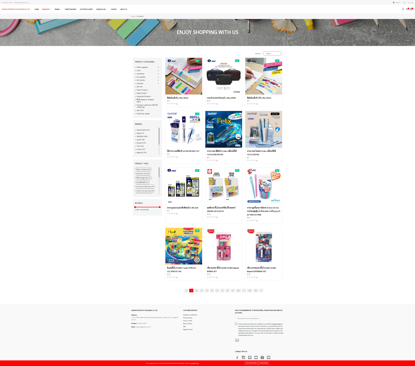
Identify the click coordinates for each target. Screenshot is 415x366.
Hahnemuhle (143, 130)
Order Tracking (70, 9)
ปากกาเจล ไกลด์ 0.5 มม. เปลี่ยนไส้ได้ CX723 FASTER (261, 153)
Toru (140, 146)
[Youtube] (256, 357)
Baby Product (142, 93)
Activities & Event (86, 9)
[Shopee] (262, 357)
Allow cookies (263, 363)
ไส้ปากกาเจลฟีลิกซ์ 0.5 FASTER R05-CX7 (183, 151)
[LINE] (250, 357)
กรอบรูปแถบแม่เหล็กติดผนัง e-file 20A (182, 207)
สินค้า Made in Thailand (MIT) (145, 100)
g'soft (141, 140)
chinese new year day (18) (144, 191)
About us (123, 9)
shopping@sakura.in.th (22, 2)
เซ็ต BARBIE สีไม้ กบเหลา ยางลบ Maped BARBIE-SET (223, 269)
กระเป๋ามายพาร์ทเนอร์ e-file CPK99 (221, 98)
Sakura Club (100, 9)
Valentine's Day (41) (143, 173)
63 (256, 290)
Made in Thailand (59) (143, 169)
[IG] (243, 357)
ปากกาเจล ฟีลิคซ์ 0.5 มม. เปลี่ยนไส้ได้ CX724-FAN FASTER (222, 153)
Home (37, 9)
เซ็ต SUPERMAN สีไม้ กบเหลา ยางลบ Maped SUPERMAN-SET (261, 269)
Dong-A (141, 143)
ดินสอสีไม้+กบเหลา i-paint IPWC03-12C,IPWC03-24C (181, 269)
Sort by (257, 53)
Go (237, 340)
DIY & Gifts (141, 80)
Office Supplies (142, 67)
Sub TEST (140, 110)
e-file (141, 149)
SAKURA (142, 136)
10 (238, 290)
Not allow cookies (251, 363)
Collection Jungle (143, 114)
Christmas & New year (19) (145, 186)
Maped (141, 152)
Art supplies (141, 77)
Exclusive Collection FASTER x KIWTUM (147, 106)
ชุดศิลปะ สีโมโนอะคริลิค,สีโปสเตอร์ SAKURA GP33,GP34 (221, 209)
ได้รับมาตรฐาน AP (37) (143, 178)
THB (404, 2)
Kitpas (140, 133)
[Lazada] (268, 357)
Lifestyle (140, 83)
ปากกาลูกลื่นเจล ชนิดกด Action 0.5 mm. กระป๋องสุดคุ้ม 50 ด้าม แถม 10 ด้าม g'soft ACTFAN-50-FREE (263, 211)
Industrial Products (144, 96)
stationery (140, 74)
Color (139, 70)
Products (45, 9)
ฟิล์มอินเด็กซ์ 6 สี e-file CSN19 (259, 98)
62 (250, 290)
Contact (114, 9)
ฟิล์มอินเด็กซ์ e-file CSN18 (177, 98)
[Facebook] (237, 357)
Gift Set (140, 87)
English (397, 2)
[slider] (135, 207)
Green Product (142, 90)
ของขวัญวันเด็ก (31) (142, 182)
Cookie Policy (194, 363)
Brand (57, 9)
